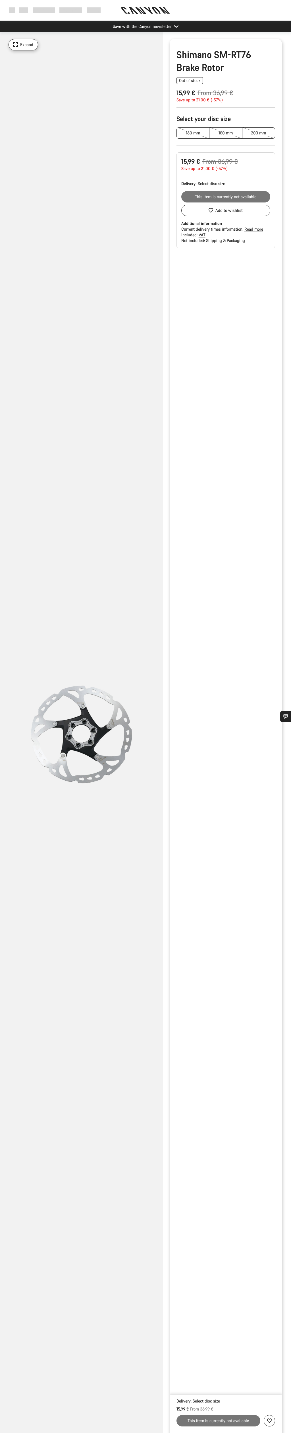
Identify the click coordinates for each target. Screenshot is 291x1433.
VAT (202, 235)
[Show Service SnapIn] (285, 716)
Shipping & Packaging (225, 240)
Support (94, 10)
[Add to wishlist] (269, 1420)
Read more (253, 229)
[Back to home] (145, 10)
